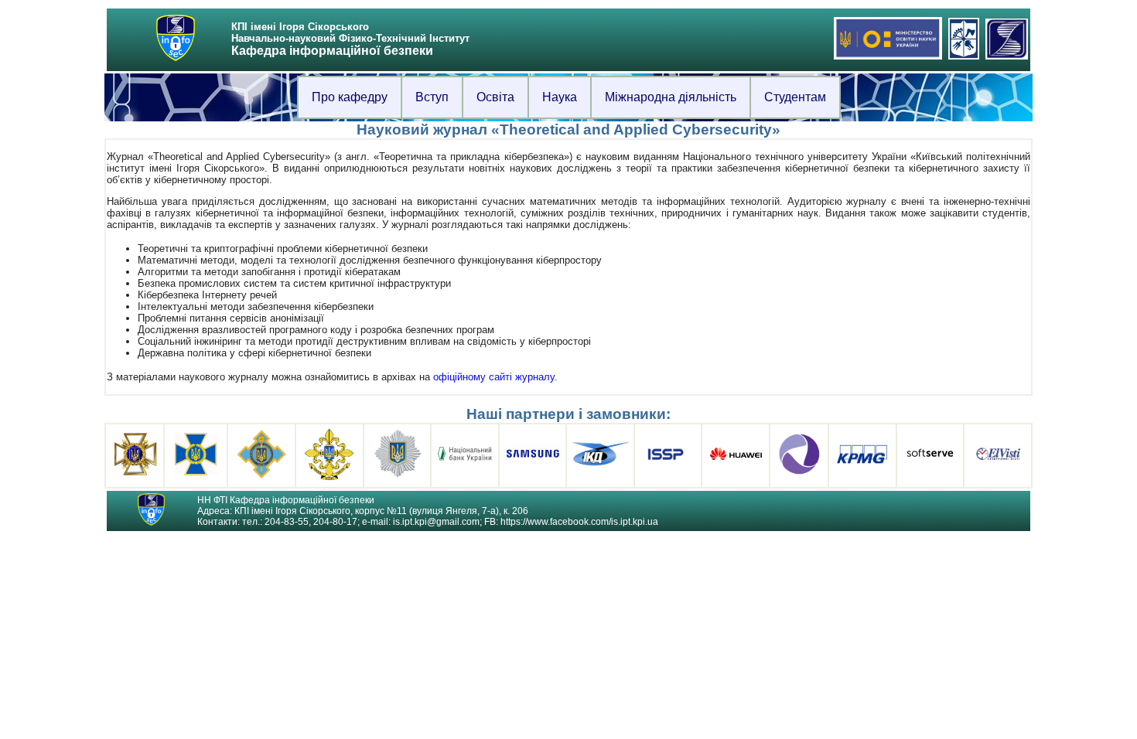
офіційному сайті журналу (494, 377)
